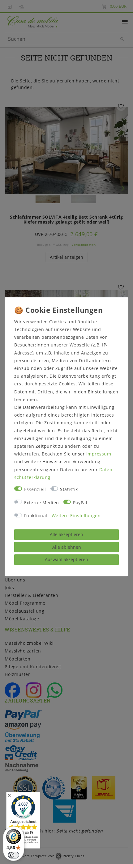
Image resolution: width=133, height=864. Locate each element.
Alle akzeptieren (66, 534)
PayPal (80, 502)
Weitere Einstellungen (76, 516)
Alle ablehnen (66, 547)
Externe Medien (41, 502)
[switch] (13, 855)
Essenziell (35, 489)
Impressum (98, 454)
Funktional (35, 516)
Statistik (69, 489)
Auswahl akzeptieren (66, 559)
